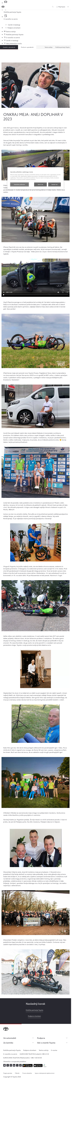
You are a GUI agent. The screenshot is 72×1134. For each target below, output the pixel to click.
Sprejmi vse (54, 184)
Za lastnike (8, 1042)
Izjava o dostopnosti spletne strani (44, 1073)
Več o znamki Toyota (46, 1042)
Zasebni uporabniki (9, 47)
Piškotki (17, 1073)
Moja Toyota (61, 6)
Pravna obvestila (27, 1073)
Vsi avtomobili (9, 1038)
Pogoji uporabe (7, 1073)
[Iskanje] (53, 7)
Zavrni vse (40, 184)
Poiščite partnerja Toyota (62, 47)
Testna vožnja (48, 47)
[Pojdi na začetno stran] (3, 6)
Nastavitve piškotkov (19, 184)
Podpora (41, 1038)
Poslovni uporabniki (27, 47)
